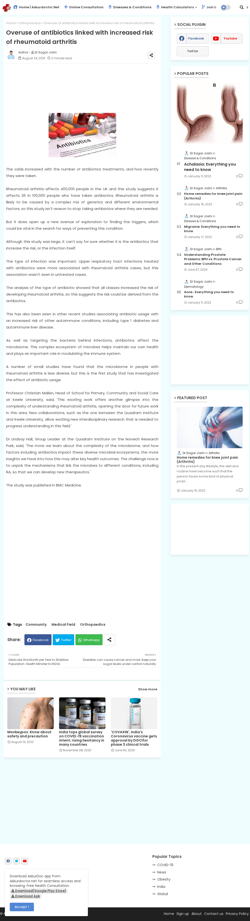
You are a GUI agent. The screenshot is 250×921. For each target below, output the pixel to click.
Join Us (212, 7)
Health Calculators (177, 7)
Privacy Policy (237, 913)
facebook (196, 38)
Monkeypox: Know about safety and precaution (29, 734)
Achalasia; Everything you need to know (210, 167)
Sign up (183, 913)
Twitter (66, 640)
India (161, 886)
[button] (242, 7)
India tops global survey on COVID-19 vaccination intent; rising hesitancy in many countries (81, 738)
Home (11, 23)
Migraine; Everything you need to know (212, 229)
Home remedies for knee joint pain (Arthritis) (213, 196)
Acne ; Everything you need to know (209, 294)
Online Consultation (86, 7)
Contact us (213, 913)
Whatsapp (91, 640)
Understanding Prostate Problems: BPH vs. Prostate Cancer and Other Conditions (213, 259)
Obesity (163, 879)
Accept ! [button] (22, 906)
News (161, 872)
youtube (230, 38)
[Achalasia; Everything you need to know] (210, 113)
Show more (147, 689)
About (196, 913)
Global (162, 893)
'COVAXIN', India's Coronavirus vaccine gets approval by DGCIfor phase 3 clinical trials (134, 738)
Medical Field (63, 624)
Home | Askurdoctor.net (38, 7)
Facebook (41, 640)
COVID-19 (165, 864)
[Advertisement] (87, 88)
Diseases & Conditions (132, 7)
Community (36, 624)
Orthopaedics (30, 23)
